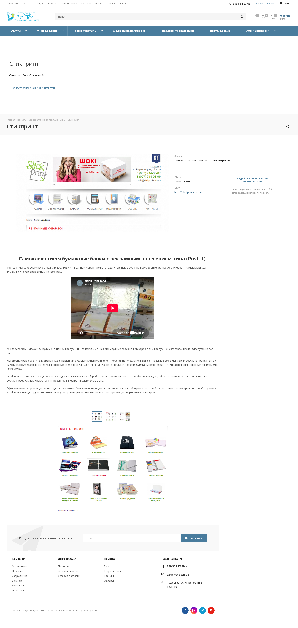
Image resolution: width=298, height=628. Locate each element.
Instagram (193, 610)
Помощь (63, 566)
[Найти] (242, 16)
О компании (19, 566)
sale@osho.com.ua (178, 574)
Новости (17, 571)
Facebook (185, 610)
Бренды (109, 576)
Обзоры (109, 580)
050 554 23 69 (176, 566)
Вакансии (17, 580)
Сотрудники (19, 576)
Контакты (18, 585)
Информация (67, 558)
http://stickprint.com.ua (188, 192)
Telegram (202, 610)
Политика (18, 590)
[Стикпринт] (92, 205)
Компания (18, 558)
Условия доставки (69, 576)
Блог (107, 566)
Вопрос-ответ (112, 571)
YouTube (211, 610)
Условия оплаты (68, 571)
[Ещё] (285, 31)
